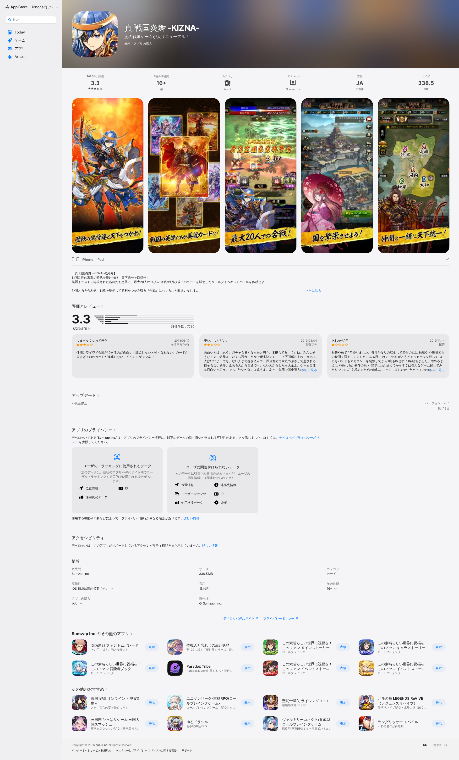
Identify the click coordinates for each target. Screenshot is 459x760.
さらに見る (313, 290)
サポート (187, 750)
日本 (424, 745)
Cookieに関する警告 (164, 750)
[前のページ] (67, 175)
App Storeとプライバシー (131, 750)
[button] (31, 32)
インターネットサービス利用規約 (91, 750)
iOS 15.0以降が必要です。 (90, 588)
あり (75, 603)
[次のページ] (454, 175)
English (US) (439, 745)
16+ (329, 588)
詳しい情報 (191, 518)
